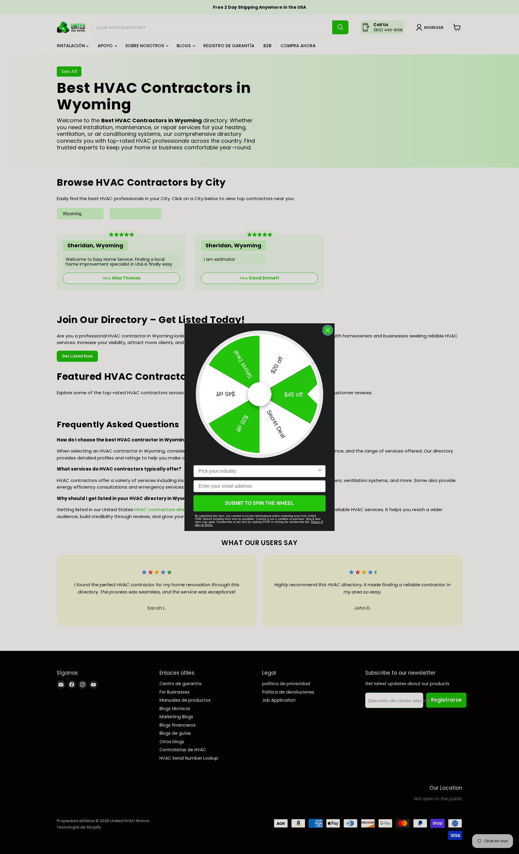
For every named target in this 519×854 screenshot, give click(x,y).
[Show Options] (320, 471)
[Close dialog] (327, 330)
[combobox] (258, 471)
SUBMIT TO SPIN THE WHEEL (259, 503)
